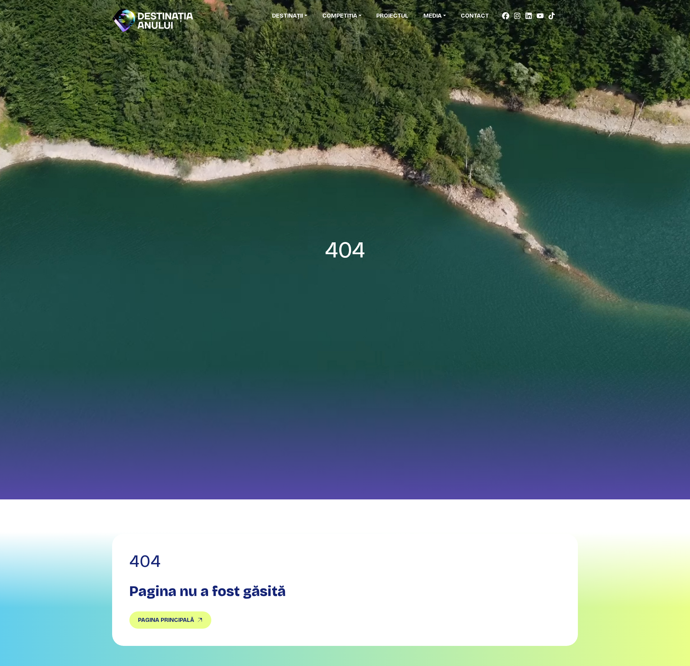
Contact (475, 15)
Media (432, 15)
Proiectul (392, 15)
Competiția (339, 15)
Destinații (287, 15)
